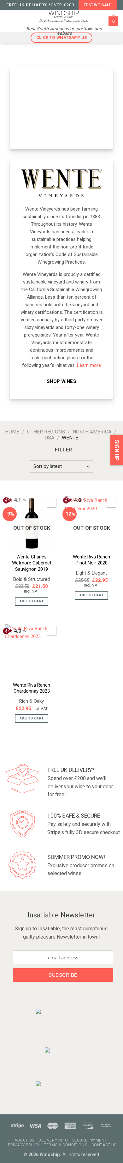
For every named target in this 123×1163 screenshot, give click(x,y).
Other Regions (46, 432)
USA (49, 438)
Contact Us (104, 1145)
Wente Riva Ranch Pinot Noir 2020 (91, 560)
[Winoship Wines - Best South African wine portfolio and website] (63, 16)
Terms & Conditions (65, 1145)
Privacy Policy (24, 1145)
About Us (24, 1140)
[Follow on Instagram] (65, 1037)
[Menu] (9, 21)
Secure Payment (89, 1140)
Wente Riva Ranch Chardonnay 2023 (31, 688)
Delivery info (53, 1140)
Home (12, 432)
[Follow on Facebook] (56, 1037)
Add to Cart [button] (32, 718)
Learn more (89, 365)
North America (92, 432)
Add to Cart (32, 601)
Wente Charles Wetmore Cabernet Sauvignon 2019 (31, 563)
